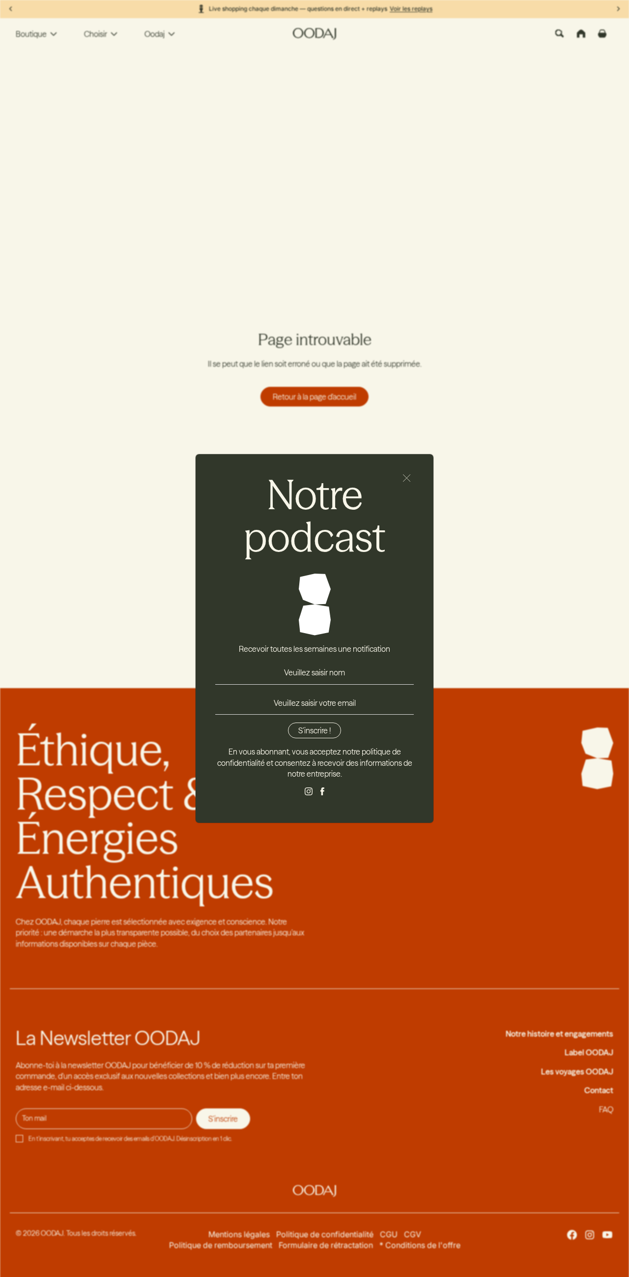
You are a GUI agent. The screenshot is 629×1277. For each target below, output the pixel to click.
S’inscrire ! (314, 730)
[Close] (407, 478)
